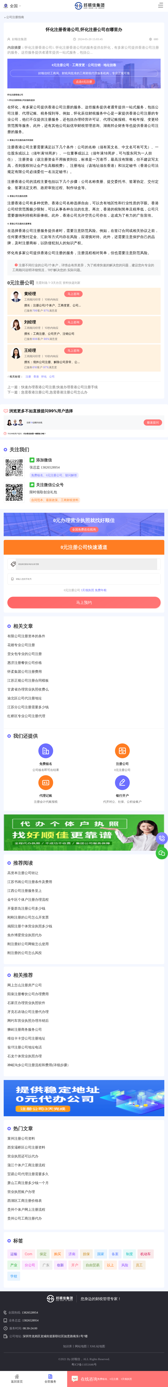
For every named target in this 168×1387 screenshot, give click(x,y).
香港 (36, 376)
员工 (139, 1265)
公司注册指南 (15, 17)
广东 (46, 1265)
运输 (13, 1254)
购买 (57, 1254)
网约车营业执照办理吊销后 (28, 1021)
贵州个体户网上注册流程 (26, 1209)
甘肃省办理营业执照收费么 (28, 689)
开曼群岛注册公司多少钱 (26, 908)
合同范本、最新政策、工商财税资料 (54, 500)
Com (28, 1254)
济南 (72, 1254)
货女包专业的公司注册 (24, 654)
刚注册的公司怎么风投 (24, 953)
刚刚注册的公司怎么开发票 (28, 917)
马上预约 (84, 602)
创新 (60, 1265)
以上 (110, 1265)
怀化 (44, 376)
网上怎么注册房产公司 (24, 985)
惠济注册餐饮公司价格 (24, 663)
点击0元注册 (84, 81)
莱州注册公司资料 (21, 1138)
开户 (74, 1265)
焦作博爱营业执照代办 (24, 935)
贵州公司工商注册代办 (24, 1218)
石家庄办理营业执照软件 (26, 1003)
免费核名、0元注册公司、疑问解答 (54, 475)
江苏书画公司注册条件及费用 (29, 882)
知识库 (67, 1346)
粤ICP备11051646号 (84, 1364)
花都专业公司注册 (21, 645)
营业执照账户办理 (21, 1192)
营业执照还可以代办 (22, 1156)
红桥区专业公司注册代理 (26, 716)
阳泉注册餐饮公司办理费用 (28, 994)
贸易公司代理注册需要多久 (28, 1174)
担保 (86, 1254)
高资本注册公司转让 (22, 873)
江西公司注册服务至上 (24, 891)
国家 (100, 1254)
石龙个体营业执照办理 (24, 1056)
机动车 (145, 1254)
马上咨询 (73, 294)
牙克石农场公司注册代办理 (28, 1012)
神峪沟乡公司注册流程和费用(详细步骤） (38, 1065)
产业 (13, 1265)
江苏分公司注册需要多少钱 (28, 707)
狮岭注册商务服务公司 (24, 1029)
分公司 (30, 1265)
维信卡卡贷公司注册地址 (26, 1038)
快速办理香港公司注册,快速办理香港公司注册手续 (59, 387)
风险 (124, 1265)
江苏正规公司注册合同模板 (28, 680)
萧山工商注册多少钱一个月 (28, 1183)
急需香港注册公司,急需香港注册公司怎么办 (54, 392)
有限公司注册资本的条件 (26, 636)
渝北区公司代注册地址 (24, 698)
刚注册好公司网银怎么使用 (28, 944)
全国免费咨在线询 (84, 529)
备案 (115, 1254)
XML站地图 (97, 1346)
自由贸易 (92, 1265)
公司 (52, 376)
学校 (13, 1276)
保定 (43, 1254)
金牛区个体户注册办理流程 (28, 899)
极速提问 (153, 422)
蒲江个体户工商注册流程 (26, 1165)
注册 (28, 376)
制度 (129, 1254)
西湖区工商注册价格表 (24, 1201)
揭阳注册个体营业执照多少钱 (29, 926)
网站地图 (81, 1346)
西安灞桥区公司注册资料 (26, 1147)
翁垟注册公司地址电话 (24, 1047)
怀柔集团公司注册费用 (24, 672)
